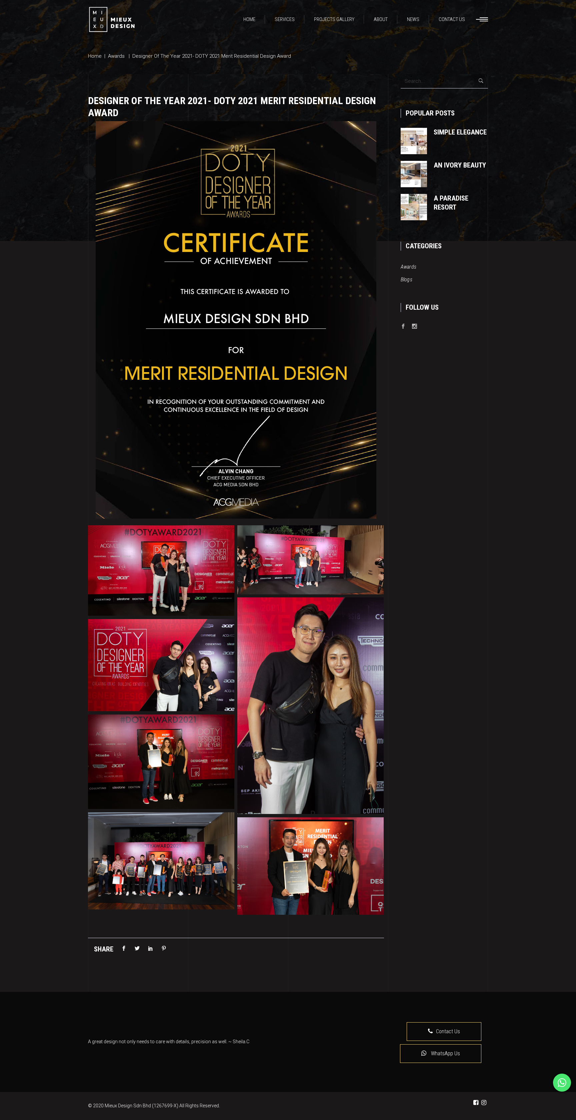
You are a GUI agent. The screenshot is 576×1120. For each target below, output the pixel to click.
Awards (116, 56)
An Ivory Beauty (460, 165)
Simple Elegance (460, 132)
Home (95, 56)
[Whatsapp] (562, 1083)
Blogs (407, 279)
